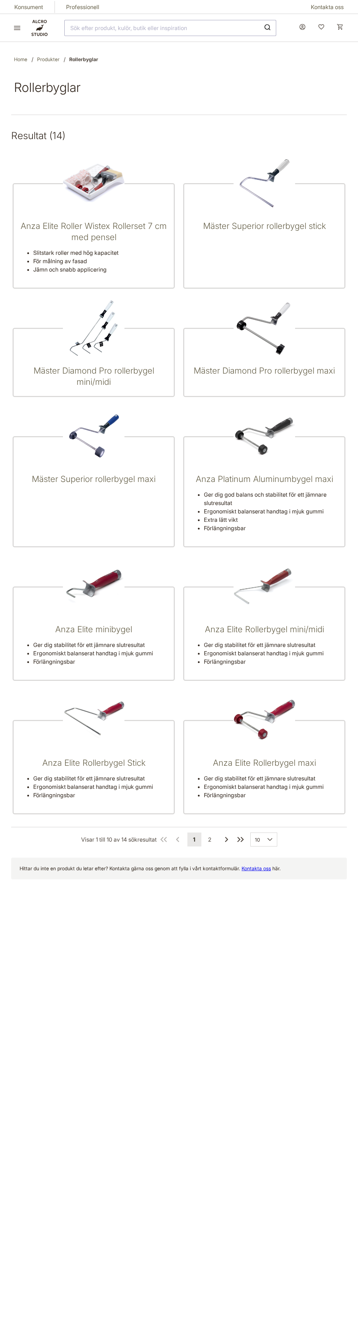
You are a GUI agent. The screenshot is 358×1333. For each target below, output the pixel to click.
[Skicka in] (268, 28)
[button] (271, 839)
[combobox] (170, 28)
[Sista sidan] (241, 839)
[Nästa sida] (227, 839)
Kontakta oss (256, 868)
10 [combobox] (257, 840)
